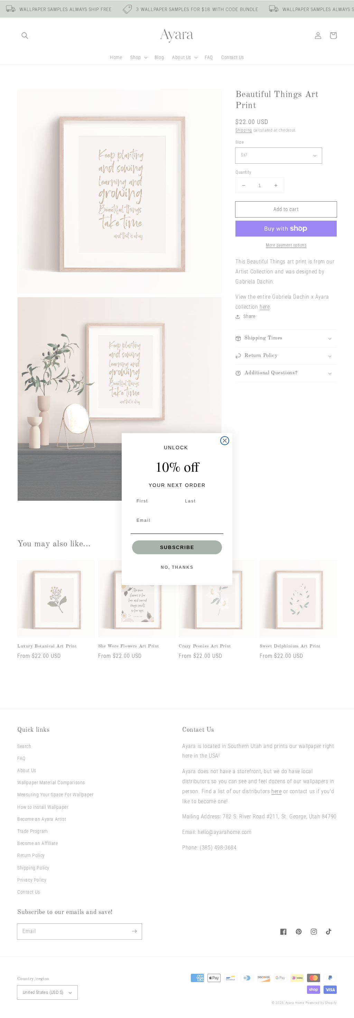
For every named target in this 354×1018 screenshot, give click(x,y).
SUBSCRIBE (177, 547)
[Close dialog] (225, 440)
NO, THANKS (177, 567)
